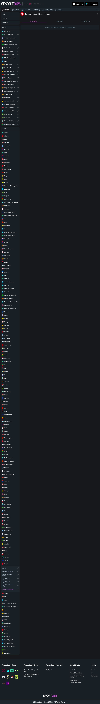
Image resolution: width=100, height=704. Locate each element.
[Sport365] (11, 3)
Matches (60, 21)
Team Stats (86, 21)
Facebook (95, 670)
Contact (72, 670)
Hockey (37, 10)
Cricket (60, 10)
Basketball (27, 10)
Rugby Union (49, 10)
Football (6, 10)
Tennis (16, 10)
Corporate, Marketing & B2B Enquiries (31, 675)
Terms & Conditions (76, 673)
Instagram (95, 676)
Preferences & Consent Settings (75, 681)
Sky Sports (49, 670)
